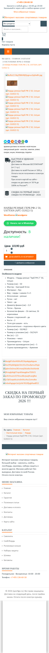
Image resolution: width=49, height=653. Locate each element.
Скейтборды (9, 541)
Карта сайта (9, 522)
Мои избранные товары (24, 12)
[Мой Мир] (26, 141)
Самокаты (8, 536)
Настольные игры (12, 62)
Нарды (27, 62)
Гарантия (8, 498)
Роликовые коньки (12, 546)
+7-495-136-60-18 (25, 2)
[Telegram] (15, 141)
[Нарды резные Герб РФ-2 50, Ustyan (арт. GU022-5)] (24, 75)
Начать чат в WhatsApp (22, 223)
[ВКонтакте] (8, 141)
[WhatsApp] (22, 141)
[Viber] (19, 141)
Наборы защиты (11, 551)
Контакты (8, 512)
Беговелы (8, 560)
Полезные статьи (11, 503)
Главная (16, 59)
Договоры (8, 517)
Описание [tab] (8, 270)
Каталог (26, 59)
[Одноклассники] (12, 141)
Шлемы (7, 555)
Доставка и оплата (12, 507)
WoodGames (9, 215)
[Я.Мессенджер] (5, 141)
